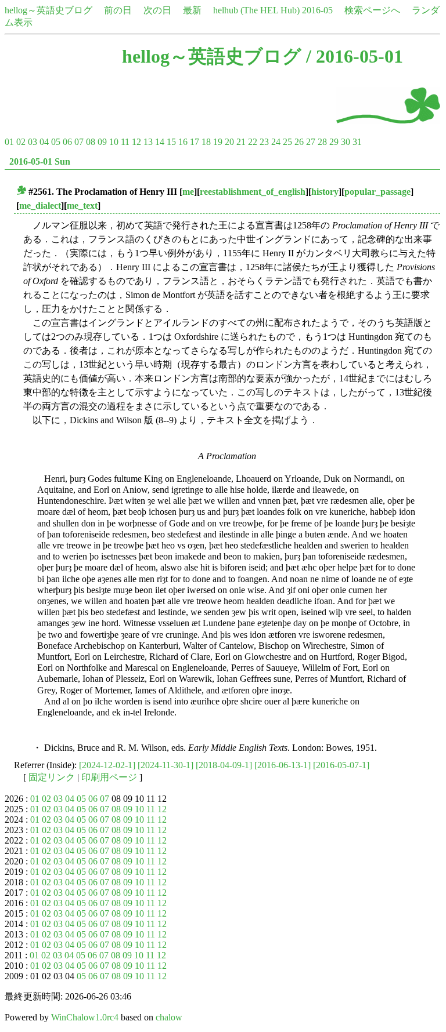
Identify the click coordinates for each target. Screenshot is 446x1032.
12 (136, 142)
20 (229, 142)
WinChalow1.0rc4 (84, 1017)
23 (264, 142)
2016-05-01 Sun (39, 161)
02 (21, 142)
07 (79, 142)
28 (322, 142)
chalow (169, 1017)
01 (9, 142)
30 (345, 142)
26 (299, 142)
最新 (192, 10)
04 (44, 142)
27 (310, 142)
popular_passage (377, 192)
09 (102, 142)
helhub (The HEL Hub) (256, 10)
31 (357, 142)
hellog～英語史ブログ (48, 10)
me (188, 192)
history (325, 192)
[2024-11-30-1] (165, 765)
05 (55, 142)
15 (171, 142)
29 (334, 142)
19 (217, 142)
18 (206, 142)
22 (252, 142)
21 (241, 142)
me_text (82, 205)
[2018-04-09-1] (224, 765)
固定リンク (51, 777)
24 (275, 142)
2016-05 (317, 10)
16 (183, 142)
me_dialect (40, 205)
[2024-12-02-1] (107, 765)
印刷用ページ (109, 777)
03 (32, 142)
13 (148, 142)
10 (113, 142)
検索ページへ (372, 10)
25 (287, 142)
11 (125, 142)
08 (90, 142)
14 (159, 142)
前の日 (118, 10)
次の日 (157, 10)
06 (67, 142)
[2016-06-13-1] (282, 765)
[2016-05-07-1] (341, 765)
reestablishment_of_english (252, 192)
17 (194, 142)
